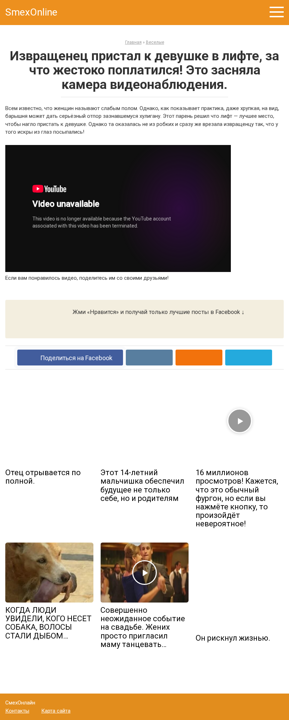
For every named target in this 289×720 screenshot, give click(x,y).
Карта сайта (55, 711)
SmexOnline (31, 12)
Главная (133, 42)
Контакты (17, 711)
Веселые (155, 42)
